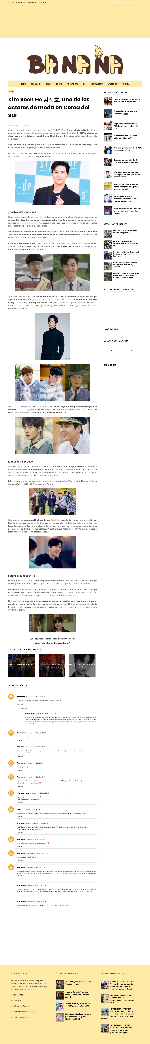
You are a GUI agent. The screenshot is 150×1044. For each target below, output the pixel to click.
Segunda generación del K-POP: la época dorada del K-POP (126, 125)
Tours (59, 84)
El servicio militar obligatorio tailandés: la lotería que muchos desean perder (126, 275)
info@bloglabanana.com (119, 2)
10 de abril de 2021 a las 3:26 (35, 763)
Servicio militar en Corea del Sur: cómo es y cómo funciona (126, 254)
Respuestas (23, 708)
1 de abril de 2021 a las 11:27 (35, 747)
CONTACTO (42, 2)
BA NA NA (54, 153)
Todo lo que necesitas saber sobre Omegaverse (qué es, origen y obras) (126, 186)
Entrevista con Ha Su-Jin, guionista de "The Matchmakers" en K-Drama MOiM (122, 999)
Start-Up (55, 520)
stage (11, 91)
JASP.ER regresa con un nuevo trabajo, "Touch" (78, 982)
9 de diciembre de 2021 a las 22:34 (45, 713)
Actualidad (72, 84)
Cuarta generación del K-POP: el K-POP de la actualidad (127, 100)
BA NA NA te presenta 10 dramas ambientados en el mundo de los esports (126, 198)
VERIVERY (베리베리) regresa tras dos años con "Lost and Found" (77, 994)
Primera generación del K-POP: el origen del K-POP (128, 149)
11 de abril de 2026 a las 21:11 (36, 901)
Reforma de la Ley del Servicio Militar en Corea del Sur (125, 243)
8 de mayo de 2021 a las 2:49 (31, 809)
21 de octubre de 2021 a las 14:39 (37, 823)
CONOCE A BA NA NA (16, 2)
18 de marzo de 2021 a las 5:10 (35, 697)
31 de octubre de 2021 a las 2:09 (36, 839)
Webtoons (113, 84)
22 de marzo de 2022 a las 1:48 (35, 867)
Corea (126, 84)
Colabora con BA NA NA (23, 1011)
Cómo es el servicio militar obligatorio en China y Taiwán (125, 264)
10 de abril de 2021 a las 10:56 (35, 777)
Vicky (19, 809)
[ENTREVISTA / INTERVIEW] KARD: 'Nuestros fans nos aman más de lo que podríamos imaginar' (121, 1029)
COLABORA (31, 2)
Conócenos (18, 994)
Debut (48, 84)
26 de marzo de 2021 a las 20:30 (36, 733)
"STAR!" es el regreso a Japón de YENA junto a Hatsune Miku (77, 1004)
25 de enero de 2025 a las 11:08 (36, 885)
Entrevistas (97, 84)
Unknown (21, 696)
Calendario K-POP (21, 1017)
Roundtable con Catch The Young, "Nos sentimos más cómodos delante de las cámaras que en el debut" (121, 985)
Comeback (35, 84)
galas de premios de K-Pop (29, 223)
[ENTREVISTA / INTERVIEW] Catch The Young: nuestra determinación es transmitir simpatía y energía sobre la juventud (118, 1014)
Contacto (17, 1000)
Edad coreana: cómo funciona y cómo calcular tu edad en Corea (127, 210)
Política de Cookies (21, 1006)
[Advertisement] (28, 21)
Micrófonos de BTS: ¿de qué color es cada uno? (126, 137)
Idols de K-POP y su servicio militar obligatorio (125, 231)
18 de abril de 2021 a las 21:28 (39, 793)
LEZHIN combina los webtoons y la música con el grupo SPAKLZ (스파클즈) (78, 1016)
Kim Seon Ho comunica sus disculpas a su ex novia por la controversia (127, 174)
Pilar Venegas (23, 793)
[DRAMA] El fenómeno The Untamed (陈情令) (125, 112)
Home (23, 84)
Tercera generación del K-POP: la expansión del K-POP (126, 161)
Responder (20, 704)
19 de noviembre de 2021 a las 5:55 (37, 853)
